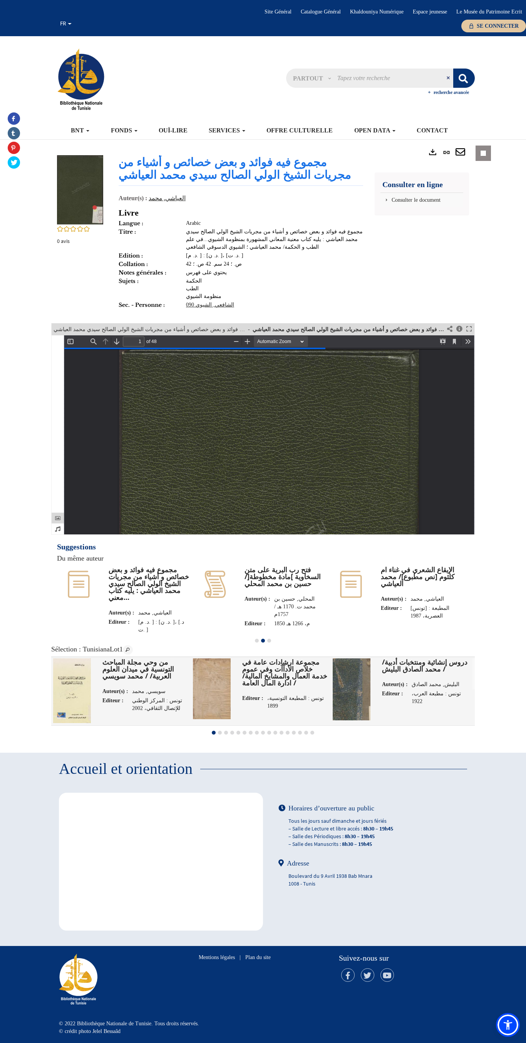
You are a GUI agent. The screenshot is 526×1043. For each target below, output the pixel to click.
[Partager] (450, 329)
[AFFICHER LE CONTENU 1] (257, 641)
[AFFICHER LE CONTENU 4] (232, 733)
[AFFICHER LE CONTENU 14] (294, 733)
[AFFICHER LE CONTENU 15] (300, 733)
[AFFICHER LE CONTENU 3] (269, 641)
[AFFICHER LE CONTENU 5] (238, 733)
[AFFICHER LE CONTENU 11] (275, 733)
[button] (312, 78)
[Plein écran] (469, 329)
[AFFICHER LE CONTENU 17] (312, 733)
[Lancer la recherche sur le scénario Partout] (464, 78)
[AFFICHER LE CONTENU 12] (281, 733)
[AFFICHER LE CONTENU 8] (257, 733)
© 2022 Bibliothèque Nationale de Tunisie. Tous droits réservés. (129, 1023)
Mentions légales (217, 957)
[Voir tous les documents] (128, 650)
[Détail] (459, 329)
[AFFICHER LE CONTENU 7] (251, 733)
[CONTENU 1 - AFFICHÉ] (214, 733)
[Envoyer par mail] (460, 152)
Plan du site (258, 957)
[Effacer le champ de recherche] (449, 78)
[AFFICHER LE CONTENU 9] (263, 733)
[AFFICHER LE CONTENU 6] (244, 733)
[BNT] (81, 79)
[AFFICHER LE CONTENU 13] (288, 733)
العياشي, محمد (167, 198)
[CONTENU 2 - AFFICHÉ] (263, 641)
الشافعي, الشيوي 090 (210, 305)
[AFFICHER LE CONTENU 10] (269, 733)
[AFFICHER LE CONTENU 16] (306, 733)
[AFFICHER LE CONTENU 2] (220, 733)
